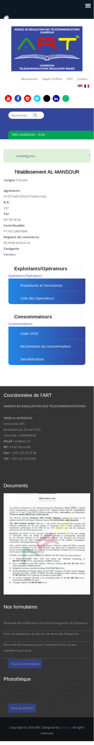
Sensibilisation (32, 359)
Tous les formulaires (25, 664)
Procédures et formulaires (41, 285)
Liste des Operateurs (37, 298)
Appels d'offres (52, 79)
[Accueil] (46, 48)
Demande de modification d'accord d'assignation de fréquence (46, 623)
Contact (82, 79)
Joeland (65, 727)
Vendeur (10, 254)
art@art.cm (23, 441)
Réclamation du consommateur (45, 346)
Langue (9, 180)
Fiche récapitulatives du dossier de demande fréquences (41, 634)
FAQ (70, 79)
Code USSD (29, 333)
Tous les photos (22, 708)
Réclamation (29, 79)
